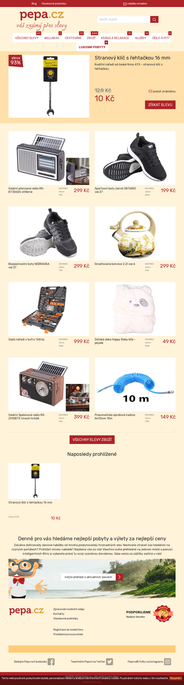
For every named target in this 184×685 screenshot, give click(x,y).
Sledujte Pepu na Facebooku (30, 661)
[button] (14, 87)
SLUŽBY (141, 36)
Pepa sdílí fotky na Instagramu (146, 661)
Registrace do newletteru (68, 629)
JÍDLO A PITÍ (161, 36)
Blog (34, 3)
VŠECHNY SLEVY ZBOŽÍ (92, 439)
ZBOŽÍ (92, 36)
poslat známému (164, 91)
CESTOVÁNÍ (74, 36)
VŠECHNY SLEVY (27, 36)
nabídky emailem (137, 3)
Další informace (92, 682)
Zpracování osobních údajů (68, 609)
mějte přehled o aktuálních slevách (88, 577)
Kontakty (58, 613)
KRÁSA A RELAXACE (116, 36)
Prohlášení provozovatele (68, 634)
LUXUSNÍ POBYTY (93, 45)
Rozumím (175, 678)
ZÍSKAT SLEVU (160, 105)
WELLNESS (52, 36)
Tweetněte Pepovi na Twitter (88, 661)
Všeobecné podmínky (54, 3)
